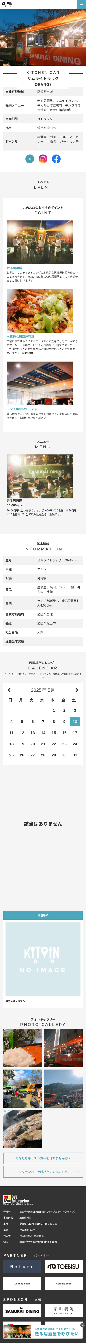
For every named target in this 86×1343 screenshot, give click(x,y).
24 (75, 744)
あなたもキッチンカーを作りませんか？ (43, 1158)
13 (32, 733)
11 (11, 733)
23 (64, 744)
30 (64, 755)
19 (22, 744)
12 (22, 733)
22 (54, 744)
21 (43, 744)
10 (75, 721)
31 (75, 755)
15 (54, 733)
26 (22, 755)
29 (54, 755)
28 (43, 755)
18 (11, 744)
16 (64, 733)
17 (75, 733)
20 (32, 744)
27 (32, 755)
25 (11, 755)
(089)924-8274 (27, 1229)
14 (43, 733)
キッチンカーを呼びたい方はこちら (43, 1171)
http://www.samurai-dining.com (38, 1241)
